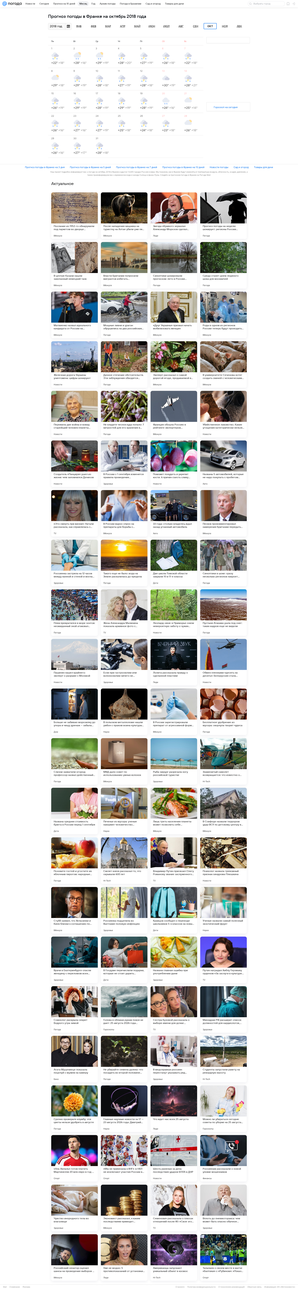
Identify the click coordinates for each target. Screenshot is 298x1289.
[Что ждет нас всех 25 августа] (174, 1108)
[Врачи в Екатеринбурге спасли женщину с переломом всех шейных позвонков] (74, 960)
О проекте (180, 1287)
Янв (78, 26)
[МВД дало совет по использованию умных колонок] (124, 761)
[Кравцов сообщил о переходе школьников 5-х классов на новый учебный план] (174, 910)
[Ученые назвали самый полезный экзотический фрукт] (223, 910)
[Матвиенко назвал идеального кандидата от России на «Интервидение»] (74, 315)
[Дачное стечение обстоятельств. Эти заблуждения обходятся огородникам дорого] (124, 364)
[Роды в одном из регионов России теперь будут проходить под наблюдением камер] (223, 315)
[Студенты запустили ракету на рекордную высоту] (223, 1059)
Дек (239, 26)
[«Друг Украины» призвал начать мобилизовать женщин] (174, 315)
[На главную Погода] (14, 3)
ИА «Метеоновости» (286, 1287)
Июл (166, 26)
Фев (93, 26)
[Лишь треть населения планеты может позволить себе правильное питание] (174, 811)
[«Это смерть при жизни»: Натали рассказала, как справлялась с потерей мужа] (74, 513)
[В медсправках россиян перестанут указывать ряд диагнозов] (174, 1059)
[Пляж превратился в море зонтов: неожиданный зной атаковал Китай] (74, 612)
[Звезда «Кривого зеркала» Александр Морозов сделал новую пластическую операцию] (174, 215)
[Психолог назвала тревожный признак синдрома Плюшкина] (223, 860)
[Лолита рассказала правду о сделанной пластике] (174, 662)
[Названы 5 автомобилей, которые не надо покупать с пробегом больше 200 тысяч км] (223, 463)
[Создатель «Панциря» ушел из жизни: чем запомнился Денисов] (74, 463)
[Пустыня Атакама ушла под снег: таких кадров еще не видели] (223, 612)
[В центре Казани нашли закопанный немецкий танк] (74, 265)
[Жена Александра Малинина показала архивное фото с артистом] (124, 612)
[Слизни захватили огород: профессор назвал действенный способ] (74, 761)
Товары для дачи (263, 167)
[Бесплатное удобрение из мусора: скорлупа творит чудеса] (223, 712)
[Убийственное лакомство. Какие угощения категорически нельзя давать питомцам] (223, 414)
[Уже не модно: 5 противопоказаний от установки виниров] (124, 1257)
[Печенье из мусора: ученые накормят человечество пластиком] (124, 811)
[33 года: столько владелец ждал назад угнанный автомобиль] (174, 513)
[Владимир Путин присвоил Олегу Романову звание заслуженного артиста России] (174, 860)
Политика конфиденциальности (201, 1287)
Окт (210, 26)
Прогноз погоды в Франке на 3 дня (45, 167)
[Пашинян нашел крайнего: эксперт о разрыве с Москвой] (74, 662)
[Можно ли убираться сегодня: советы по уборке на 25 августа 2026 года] (223, 1108)
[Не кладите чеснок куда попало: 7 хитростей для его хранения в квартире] (124, 414)
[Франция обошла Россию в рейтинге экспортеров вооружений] (174, 414)
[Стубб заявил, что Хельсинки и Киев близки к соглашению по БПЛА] (74, 910)
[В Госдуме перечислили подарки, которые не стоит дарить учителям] (124, 960)
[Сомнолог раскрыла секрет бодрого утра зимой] (74, 1009)
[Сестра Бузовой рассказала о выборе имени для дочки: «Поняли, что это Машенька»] (174, 1009)
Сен (195, 26)
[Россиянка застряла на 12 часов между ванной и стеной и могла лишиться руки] (74, 563)
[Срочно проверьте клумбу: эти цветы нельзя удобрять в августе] (74, 1108)
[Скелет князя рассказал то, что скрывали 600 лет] (124, 860)
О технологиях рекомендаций (231, 1287)
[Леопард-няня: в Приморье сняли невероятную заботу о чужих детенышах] (174, 612)
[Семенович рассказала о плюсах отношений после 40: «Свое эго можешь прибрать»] (174, 1208)
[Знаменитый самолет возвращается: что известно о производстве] (223, 761)
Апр (122, 26)
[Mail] (4, 3)
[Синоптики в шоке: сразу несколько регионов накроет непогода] (223, 563)
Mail (5, 1287)
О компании (14, 1287)
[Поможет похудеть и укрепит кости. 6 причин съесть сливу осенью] (174, 463)
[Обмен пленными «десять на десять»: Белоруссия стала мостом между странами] (223, 662)
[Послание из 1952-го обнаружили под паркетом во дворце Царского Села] (74, 215)
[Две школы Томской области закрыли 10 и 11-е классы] (174, 563)
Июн (152, 26)
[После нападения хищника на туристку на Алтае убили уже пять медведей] (124, 215)
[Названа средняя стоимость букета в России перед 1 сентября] (74, 811)
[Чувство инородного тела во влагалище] (74, 1208)
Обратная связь (254, 1287)
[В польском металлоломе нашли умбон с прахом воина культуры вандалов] (124, 712)
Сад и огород (241, 167)
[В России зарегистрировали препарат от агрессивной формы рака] (174, 712)
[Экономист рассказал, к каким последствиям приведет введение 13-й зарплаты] (124, 1208)
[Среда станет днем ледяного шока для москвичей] (223, 265)
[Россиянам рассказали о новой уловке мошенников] (223, 1158)
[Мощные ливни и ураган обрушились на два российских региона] (124, 315)
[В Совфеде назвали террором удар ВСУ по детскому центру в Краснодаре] (223, 811)
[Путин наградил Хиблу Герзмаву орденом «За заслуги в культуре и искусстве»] (223, 960)
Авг (180, 26)
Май (137, 26)
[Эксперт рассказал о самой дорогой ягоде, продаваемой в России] (174, 364)
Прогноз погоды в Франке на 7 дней (136, 167)
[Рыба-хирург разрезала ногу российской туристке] (174, 761)
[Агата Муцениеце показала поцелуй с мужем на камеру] (74, 1059)
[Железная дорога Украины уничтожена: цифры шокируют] (74, 364)
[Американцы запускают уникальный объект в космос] (174, 1257)
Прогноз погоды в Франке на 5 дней (90, 167)
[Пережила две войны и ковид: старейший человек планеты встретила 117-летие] (74, 414)
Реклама (26, 1287)
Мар (108, 26)
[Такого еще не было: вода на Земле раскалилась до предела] (124, 563)
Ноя (225, 26)
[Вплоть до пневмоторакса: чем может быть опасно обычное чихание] (223, 1208)
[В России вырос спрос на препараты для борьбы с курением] (124, 513)
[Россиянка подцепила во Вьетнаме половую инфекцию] (124, 910)
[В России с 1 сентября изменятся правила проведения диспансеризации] (124, 463)
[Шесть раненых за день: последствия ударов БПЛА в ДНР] (174, 1158)
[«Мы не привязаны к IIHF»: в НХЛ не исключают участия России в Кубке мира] (124, 1158)
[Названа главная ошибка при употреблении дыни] (174, 960)
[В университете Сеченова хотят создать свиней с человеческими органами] (223, 364)
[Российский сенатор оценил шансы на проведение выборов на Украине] (74, 1257)
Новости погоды (219, 167)
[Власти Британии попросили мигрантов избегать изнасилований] (124, 265)
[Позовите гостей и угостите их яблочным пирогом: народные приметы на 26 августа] (74, 860)
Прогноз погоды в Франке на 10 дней (183, 167)
